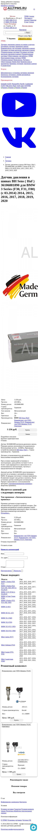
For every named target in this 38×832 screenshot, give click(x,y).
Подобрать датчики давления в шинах (14, 46)
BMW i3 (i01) (6, 607)
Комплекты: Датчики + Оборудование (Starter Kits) (15, 61)
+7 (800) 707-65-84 (10, 22)
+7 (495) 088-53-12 (10, 20)
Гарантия (33, 20)
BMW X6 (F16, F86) (8, 631)
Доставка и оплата (28, 19)
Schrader (4, 84)
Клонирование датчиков (9, 76)
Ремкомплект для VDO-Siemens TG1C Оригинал (24, 424)
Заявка (27, 434)
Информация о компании (10, 802)
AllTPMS (27, 86)
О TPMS (4, 820)
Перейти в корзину (8, 5)
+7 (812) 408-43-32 (10, 28)
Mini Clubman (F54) (8, 645)
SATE (9, 84)
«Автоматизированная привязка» (20, 483)
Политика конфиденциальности (12, 829)
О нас (26, 22)
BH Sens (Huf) (11, 86)
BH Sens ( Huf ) (22, 450)
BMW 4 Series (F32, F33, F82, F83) (8, 601)
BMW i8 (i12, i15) (7, 613)
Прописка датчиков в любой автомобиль (15, 75)
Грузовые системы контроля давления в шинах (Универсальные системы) (17, 54)
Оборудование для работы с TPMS (20, 56)
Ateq (22, 86)
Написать (17, 571)
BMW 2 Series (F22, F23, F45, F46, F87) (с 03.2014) (8, 588)
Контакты (22, 30)
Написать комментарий (10, 549)
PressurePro (16, 84)
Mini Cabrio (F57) (7, 637)
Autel (18, 86)
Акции (31, 16)
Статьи (31, 22)
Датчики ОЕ (26, 820)
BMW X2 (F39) (6, 622)
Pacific (22, 84)
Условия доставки (7, 809)
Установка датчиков (14, 820)
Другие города (27, 26)
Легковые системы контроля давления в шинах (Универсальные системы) (18, 51)
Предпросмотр (6, 571)
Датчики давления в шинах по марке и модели (18, 44)
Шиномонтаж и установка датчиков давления (17, 73)
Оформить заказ (27, 38)
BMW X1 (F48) (6, 618)
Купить (27, 430)
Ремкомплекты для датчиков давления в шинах (18, 48)
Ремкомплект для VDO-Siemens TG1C (22, 421)
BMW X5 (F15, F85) (8, 626)
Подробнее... (5, 513)
